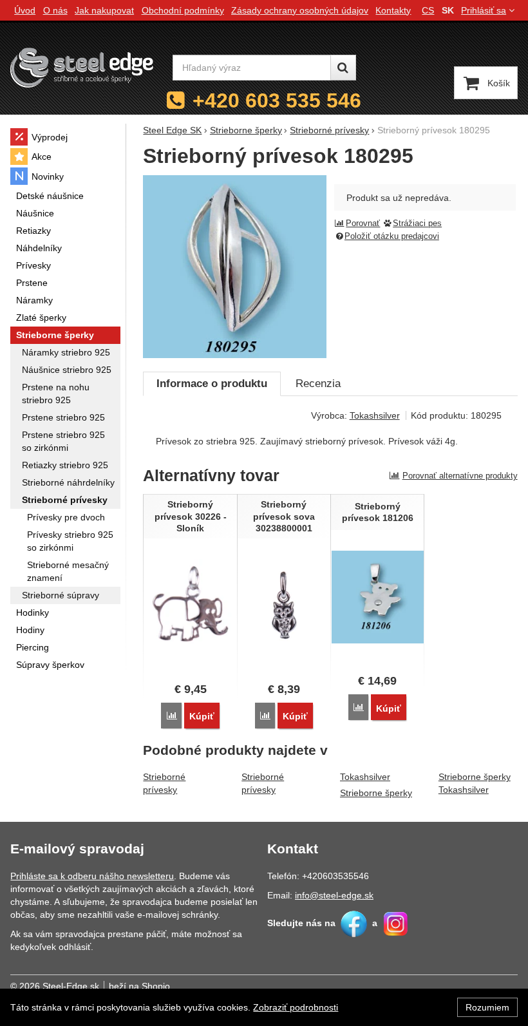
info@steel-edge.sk (334, 895)
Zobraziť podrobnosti (295, 1007)
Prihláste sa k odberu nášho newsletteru (92, 876)
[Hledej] (343, 68)
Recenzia (318, 383)
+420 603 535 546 (277, 100)
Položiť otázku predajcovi (391, 236)
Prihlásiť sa (483, 10)
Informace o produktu (211, 383)
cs (428, 10)
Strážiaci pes (417, 223)
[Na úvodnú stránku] (81, 67)
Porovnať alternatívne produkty (460, 475)
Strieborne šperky (376, 793)
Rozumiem (487, 1007)
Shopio (156, 986)
